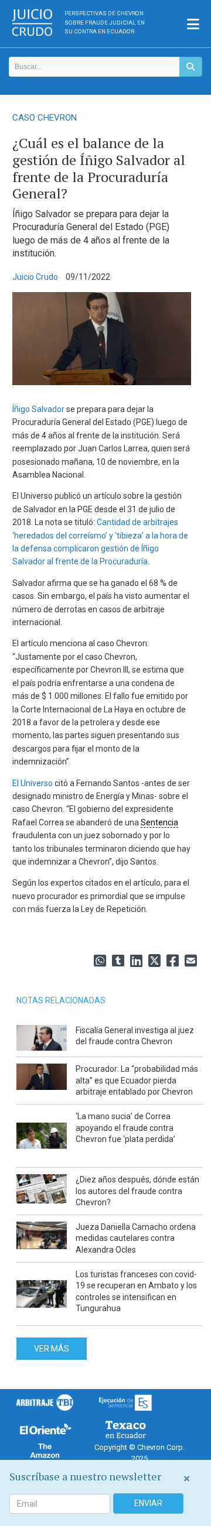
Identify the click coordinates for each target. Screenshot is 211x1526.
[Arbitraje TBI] (44, 1402)
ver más (51, 1348)
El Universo (32, 783)
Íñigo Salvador (38, 409)
